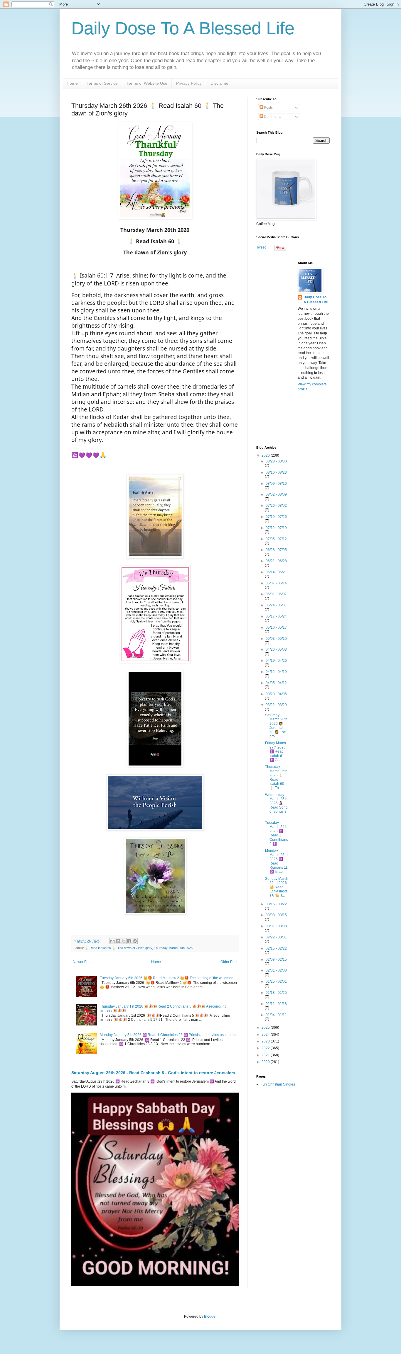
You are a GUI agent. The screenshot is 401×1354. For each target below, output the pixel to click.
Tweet (261, 247)
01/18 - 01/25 (276, 993)
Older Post (228, 962)
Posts (268, 108)
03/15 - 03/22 (276, 904)
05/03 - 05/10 (276, 639)
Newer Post (82, 962)
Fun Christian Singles (278, 1084)
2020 (266, 1062)
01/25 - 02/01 (276, 981)
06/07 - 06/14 (276, 583)
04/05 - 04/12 (276, 683)
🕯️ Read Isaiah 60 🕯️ (100, 948)
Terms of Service (102, 83)
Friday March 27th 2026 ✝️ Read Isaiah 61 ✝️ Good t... (276, 751)
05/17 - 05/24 (276, 616)
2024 (266, 1034)
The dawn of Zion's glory (134, 948)
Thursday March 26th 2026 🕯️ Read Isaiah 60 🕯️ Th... (276, 777)
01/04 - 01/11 (276, 1015)
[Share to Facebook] (129, 941)
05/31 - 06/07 (276, 594)
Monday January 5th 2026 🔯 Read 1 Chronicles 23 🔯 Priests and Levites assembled (168, 1035)
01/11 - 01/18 (276, 1004)
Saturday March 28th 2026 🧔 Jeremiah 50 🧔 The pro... (276, 725)
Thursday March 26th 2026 (173, 948)
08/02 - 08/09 (276, 494)
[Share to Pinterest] (135, 941)
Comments (272, 117)
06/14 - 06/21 (276, 572)
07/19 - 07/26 (276, 517)
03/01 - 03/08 (276, 926)
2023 (266, 1041)
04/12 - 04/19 (276, 672)
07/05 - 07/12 (276, 539)
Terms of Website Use (147, 83)
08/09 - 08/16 (276, 484)
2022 (266, 1048)
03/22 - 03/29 (276, 705)
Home (72, 83)
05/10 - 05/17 (276, 627)
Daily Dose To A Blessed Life (182, 28)
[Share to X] (124, 941)
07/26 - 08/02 (276, 506)
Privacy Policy (189, 83)
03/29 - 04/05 (276, 694)
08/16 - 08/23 (276, 472)
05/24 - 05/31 (276, 605)
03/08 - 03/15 (276, 915)
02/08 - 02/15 (276, 959)
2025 (266, 1027)
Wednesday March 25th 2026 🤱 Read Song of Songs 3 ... (276, 805)
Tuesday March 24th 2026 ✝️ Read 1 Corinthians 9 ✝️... (276, 833)
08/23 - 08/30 (276, 461)
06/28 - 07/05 (276, 550)
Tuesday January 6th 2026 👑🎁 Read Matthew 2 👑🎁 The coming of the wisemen (166, 978)
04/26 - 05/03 (276, 649)
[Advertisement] (293, 349)
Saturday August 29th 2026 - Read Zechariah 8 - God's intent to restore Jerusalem (153, 1072)
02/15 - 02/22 (276, 948)
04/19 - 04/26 (276, 661)
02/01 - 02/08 (276, 970)
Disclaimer (220, 83)
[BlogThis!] (118, 941)
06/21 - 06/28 (276, 561)
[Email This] (112, 941)
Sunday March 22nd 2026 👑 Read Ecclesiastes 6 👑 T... (276, 887)
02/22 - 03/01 (276, 937)
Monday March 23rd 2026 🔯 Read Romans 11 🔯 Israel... (276, 861)
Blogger (210, 1316)
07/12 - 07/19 (276, 528)
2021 (266, 1055)
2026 (266, 455)
